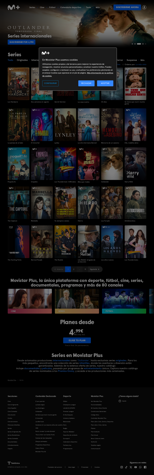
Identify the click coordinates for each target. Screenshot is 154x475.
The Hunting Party (14, 260)
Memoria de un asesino (110, 143)
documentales (32, 368)
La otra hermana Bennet (87, 143)
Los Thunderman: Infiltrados (65, 182)
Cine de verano (13, 421)
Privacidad (84, 467)
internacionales (61, 360)
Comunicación (95, 448)
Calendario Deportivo (70, 442)
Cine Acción (11, 415)
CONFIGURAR (50, 83)
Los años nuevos (107, 260)
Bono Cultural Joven (97, 438)
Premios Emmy (66, 371)
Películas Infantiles (14, 425)
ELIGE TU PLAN (77, 340)
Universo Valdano (69, 418)
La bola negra (40, 405)
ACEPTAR (105, 83)
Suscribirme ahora (127, 7)
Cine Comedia (12, 411)
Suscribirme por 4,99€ (22, 42)
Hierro (80, 221)
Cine (42, 7)
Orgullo (10, 448)
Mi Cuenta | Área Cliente (99, 408)
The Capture (12, 221)
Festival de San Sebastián (43, 438)
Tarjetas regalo (96, 445)
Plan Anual (94, 435)
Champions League (69, 405)
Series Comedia (13, 438)
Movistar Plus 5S (40, 451)
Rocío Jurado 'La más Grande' (45, 431)
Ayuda (124, 401)
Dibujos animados (41, 441)
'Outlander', (83, 360)
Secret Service (60, 102)
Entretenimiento (13, 445)
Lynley (57, 143)
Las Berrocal (39, 421)
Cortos (10, 418)
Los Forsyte (105, 221)
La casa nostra (83, 102)
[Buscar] (111, 7)
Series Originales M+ (14, 432)
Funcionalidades (96, 405)
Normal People (36, 260)
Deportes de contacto (70, 435)
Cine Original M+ (13, 405)
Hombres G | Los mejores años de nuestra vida (49, 426)
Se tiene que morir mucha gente (135, 103)
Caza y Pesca (39, 448)
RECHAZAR (86, 83)
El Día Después (68, 415)
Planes (93, 428)
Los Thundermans (131, 260)
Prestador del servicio (55, 467)
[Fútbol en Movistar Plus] (124, 301)
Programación (67, 448)
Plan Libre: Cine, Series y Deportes (102, 421)
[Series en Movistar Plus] (77, 301)
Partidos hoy (67, 445)
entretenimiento (93, 368)
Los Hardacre (13, 102)
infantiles (84, 363)
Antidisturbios (130, 221)
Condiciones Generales (98, 411)
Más (98, 7)
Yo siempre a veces (62, 221)
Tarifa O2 (94, 442)
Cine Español (12, 408)
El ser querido (40, 401)
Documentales (12, 442)
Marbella (34, 221)
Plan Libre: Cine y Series (99, 425)
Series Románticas (14, 435)
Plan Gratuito (95, 432)
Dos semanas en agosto (40, 102)
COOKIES (97, 467)
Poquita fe (12, 182)
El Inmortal (35, 143)
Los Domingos (39, 408)
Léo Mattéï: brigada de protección (86, 261)
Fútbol (52, 7)
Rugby (65, 428)
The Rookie (59, 260)
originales (121, 360)
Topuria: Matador (68, 432)
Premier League (68, 411)
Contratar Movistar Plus (98, 418)
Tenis (88, 7)
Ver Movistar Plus (96, 401)
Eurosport (66, 438)
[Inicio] (14, 7)
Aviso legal (71, 467)
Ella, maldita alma (131, 143)
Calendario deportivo (70, 7)
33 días (104, 102)
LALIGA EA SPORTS (69, 408)
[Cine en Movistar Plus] (30, 301)
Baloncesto (66, 421)
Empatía (34, 182)
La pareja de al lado (15, 143)
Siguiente (93, 269)
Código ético (95, 415)
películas (47, 368)
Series (32, 7)
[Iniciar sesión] (144, 7)
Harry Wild (129, 182)
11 (85, 269)
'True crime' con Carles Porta (45, 435)
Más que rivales (84, 182)
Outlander (105, 182)
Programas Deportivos (42, 445)
